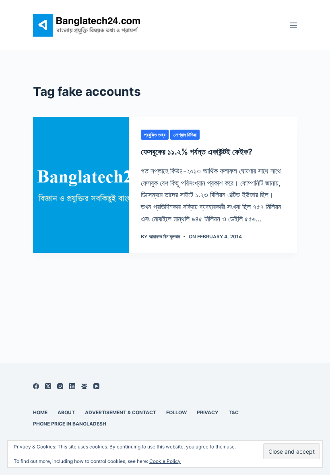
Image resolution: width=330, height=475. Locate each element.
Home (40, 412)
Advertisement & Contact (120, 412)
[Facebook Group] (84, 386)
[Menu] (293, 25)
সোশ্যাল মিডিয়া (184, 135)
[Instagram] (60, 386)
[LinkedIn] (72, 386)
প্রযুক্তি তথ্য (154, 135)
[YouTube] (96, 386)
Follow (176, 412)
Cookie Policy (165, 461)
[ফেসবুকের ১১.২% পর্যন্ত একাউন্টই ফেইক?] (81, 185)
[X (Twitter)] (48, 386)
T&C (234, 412)
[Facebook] (36, 386)
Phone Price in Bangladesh (69, 424)
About (66, 412)
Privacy (208, 412)
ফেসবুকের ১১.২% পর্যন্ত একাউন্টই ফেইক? (196, 152)
